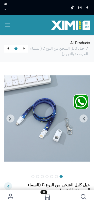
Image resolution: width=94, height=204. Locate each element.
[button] (83, 197)
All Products (80, 43)
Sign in (10, 197)
